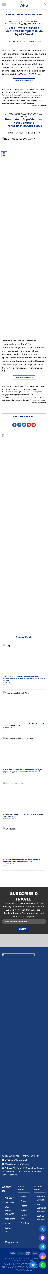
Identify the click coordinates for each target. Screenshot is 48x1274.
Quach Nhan (35, 42)
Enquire (30, 23)
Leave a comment (38, 106)
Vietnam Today (23, 92)
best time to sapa (17, 100)
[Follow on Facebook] (14, 425)
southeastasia (28, 103)
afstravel (5, 100)
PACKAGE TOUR (22, 1259)
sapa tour (5, 103)
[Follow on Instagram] (19, 425)
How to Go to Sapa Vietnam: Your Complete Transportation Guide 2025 (24, 123)
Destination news (30, 21)
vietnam (18, 400)
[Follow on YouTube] (33, 425)
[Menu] (4, 4)
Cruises (34, 1259)
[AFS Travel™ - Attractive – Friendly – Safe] (24, 4)
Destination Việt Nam (15, 23)
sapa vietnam (16, 103)
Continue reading (24, 80)
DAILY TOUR (9, 1259)
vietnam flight (28, 400)
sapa (41, 100)
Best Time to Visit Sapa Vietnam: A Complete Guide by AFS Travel (24, 31)
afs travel (37, 98)
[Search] (45, 4)
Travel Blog (15, 21)
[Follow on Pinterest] (29, 425)
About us (16, 1260)
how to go (20, 397)
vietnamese (40, 400)
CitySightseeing (32, 100)
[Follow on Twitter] (24, 425)
